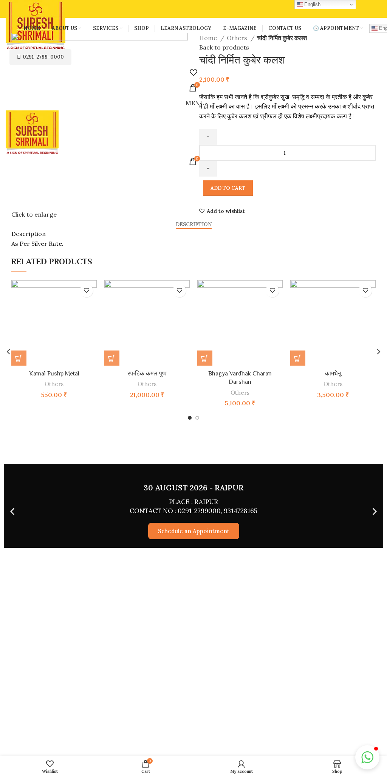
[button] (111, 358)
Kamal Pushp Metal (54, 373)
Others (238, 38)
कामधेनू (333, 373)
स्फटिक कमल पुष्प (147, 373)
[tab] (193, 224)
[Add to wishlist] (86, 290)
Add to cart (228, 188)
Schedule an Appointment (193, 531)
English (311, 4)
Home (208, 38)
